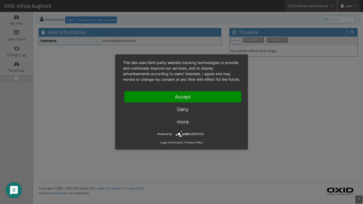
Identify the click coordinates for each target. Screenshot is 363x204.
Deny (183, 109)
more (183, 122)
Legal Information (171, 142)
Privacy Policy (194, 142)
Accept (183, 97)
